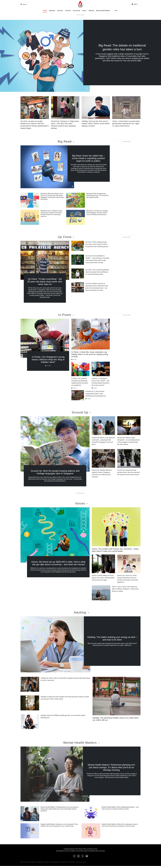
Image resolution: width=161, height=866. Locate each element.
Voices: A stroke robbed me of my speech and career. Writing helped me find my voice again (103, 578)
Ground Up (76, 10)
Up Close (60, 10)
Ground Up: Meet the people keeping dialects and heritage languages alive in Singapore (55, 472)
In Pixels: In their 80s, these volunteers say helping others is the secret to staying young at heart (89, 354)
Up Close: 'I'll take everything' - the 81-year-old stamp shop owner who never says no (45, 281)
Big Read (52, 10)
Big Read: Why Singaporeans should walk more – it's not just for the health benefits (97, 195)
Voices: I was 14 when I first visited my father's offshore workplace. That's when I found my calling (125, 589)
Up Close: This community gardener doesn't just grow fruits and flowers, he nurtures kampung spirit (97, 272)
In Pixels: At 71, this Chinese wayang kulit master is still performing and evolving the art (95, 394)
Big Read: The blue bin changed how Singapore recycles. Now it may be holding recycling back (97, 212)
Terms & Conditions (71, 851)
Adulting (91, 10)
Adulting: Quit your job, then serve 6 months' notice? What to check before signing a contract (96, 123)
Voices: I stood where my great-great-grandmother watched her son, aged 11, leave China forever (126, 123)
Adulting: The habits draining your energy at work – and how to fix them (112, 638)
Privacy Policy (79, 851)
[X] (82, 857)
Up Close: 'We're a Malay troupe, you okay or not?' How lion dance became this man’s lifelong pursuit (96, 244)
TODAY (45, 10)
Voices (84, 10)
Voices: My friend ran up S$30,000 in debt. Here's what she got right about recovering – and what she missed (58, 563)
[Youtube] (86, 857)
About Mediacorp (60, 851)
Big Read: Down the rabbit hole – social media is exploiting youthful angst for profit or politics (88, 158)
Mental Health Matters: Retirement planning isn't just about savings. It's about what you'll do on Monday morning (111, 767)
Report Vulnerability (89, 851)
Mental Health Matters (103, 10)
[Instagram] (78, 857)
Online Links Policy (100, 851)
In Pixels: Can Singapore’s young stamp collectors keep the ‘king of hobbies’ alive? (48, 359)
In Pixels (68, 10)
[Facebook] (74, 857)
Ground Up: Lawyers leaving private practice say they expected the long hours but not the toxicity (128, 472)
